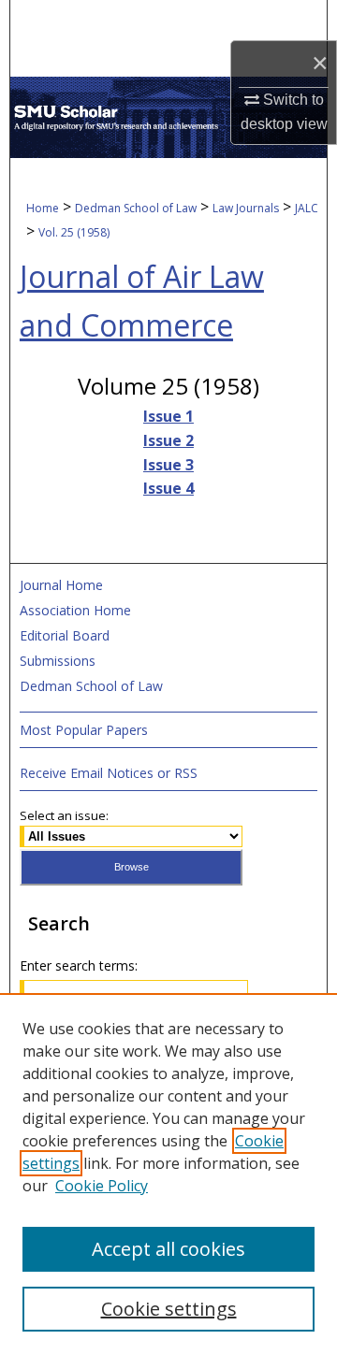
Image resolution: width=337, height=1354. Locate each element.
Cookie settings (169, 1308)
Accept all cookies (168, 1248)
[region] (168, 1173)
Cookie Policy (101, 1185)
